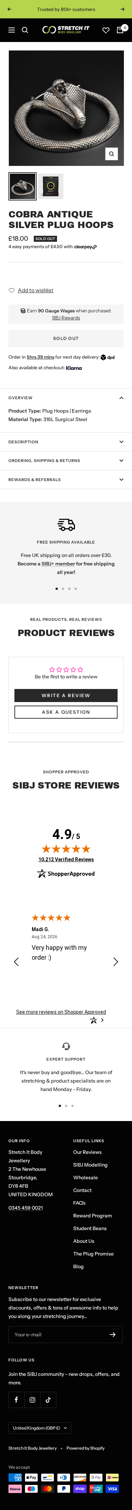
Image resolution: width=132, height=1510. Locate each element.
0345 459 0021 (25, 1208)
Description (23, 441)
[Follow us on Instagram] (32, 1400)
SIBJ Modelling (90, 1165)
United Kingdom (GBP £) (36, 1428)
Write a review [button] (66, 695)
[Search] (25, 30)
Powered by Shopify (86, 1448)
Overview (20, 397)
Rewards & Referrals (34, 479)
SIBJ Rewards (66, 317)
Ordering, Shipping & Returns (44, 460)
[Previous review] (16, 963)
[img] (66, 848)
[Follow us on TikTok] (48, 1400)
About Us (83, 1241)
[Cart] (120, 30)
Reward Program (92, 1215)
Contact (82, 1190)
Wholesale (85, 1177)
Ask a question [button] (66, 712)
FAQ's (79, 1203)
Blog (78, 1266)
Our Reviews (87, 1152)
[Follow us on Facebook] (16, 1400)
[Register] (113, 1334)
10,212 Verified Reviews (66, 859)
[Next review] (116, 963)
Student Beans (90, 1228)
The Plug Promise (93, 1254)
